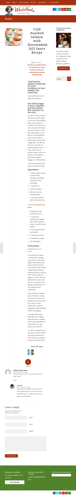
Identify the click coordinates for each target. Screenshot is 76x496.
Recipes (8, 18)
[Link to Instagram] (60, 9)
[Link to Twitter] (57, 9)
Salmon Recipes (37, 75)
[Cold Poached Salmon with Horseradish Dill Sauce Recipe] (14, 37)
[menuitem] (8, 2)
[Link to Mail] (69, 493)
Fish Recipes (40, 70)
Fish (30, 65)
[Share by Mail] (33, 352)
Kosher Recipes (34, 72)
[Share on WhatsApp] (30, 352)
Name (31, 417)
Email (31, 424)
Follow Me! (14, 482)
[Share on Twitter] (29, 352)
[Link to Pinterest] (63, 9)
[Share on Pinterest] (31, 352)
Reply (14, 380)
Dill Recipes (33, 67)
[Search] (70, 7)
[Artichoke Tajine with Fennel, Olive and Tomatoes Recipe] (1, 248)
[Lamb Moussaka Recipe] (74, 248)
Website (31, 431)
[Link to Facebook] (54, 493)
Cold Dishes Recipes (39, 65)
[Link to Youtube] (66, 9)
